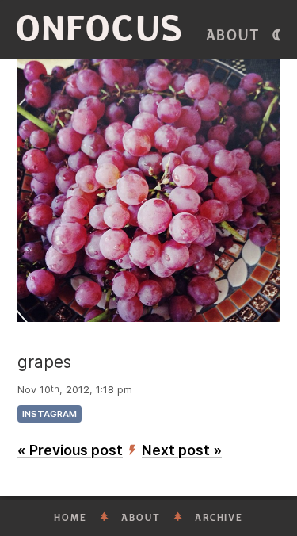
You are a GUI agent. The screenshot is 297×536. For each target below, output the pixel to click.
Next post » (182, 450)
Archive (219, 517)
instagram (49, 413)
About (233, 36)
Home (70, 517)
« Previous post (70, 450)
